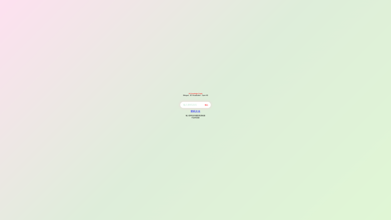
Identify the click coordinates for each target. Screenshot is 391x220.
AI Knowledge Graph (195, 93)
